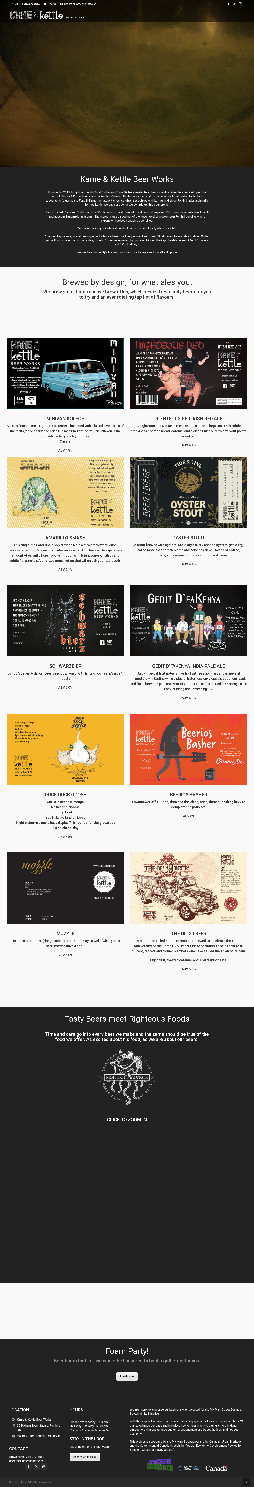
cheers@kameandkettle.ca (80, 4)
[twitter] (235, 4)
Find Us (52, 4)
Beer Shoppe (127, 313)
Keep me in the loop (85, 1456)
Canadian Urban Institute (225, 1441)
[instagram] (241, 4)
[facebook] (229, 4)
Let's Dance (127, 1376)
